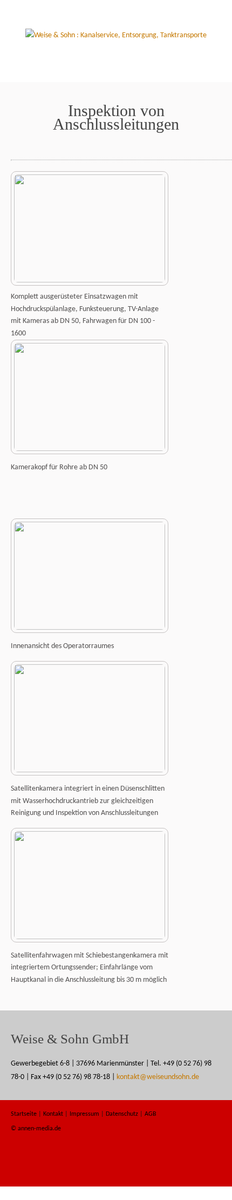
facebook (175, 1164)
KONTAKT (141, 69)
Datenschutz (122, 1114)
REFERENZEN (94, 69)
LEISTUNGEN (92, 55)
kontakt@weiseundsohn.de (158, 1077)
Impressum (84, 1114)
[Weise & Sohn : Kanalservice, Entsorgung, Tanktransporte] (116, 35)
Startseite (42, 55)
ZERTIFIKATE (186, 55)
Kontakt (53, 1114)
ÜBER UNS (140, 55)
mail (206, 1164)
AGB (150, 1114)
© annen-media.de (36, 1128)
